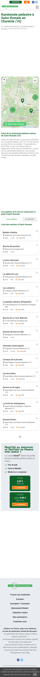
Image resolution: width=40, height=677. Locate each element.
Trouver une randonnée (20, 595)
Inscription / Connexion (20, 604)
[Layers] (35, 80)
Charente (4, 29)
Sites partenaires (20, 617)
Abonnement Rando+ (20, 608)
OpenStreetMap (27, 127)
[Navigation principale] (37, 7)
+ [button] (4, 79)
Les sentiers (11, 219)
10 (13, 110)
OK (35, 674)
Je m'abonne (20, 488)
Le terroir (29, 219)
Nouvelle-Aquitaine (27, 26)
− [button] (4, 82)
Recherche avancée (16, 124)
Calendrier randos (20, 613)
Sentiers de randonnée (12, 26)
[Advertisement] (20, 54)
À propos (15, 2)
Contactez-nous (20, 621)
